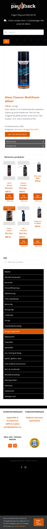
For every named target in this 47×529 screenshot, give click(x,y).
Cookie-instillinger (19, 526)
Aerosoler (19, 129)
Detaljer (11, 201)
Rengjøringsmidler (31, 129)
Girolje (7, 320)
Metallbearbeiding (12, 374)
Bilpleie (7, 272)
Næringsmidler (11, 380)
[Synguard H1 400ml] (38, 212)
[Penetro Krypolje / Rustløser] (23, 170)
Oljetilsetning (10, 293)
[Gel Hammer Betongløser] (23, 215)
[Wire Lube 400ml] (38, 167)
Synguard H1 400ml (37, 222)
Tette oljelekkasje (12, 299)
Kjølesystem (10, 337)
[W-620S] (23, 70)
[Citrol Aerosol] (9, 170)
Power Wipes (9, 229)
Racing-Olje (9, 309)
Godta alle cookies (38, 522)
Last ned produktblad (17, 134)
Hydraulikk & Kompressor (15, 364)
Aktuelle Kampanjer (13, 277)
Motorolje (9, 304)
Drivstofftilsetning (12, 288)
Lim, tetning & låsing (13, 353)
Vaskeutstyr (9, 391)
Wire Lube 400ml (37, 177)
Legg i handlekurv (37, 196)
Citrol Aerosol (9, 184)
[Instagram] (15, 445)
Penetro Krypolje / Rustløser (23, 184)
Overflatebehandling (13, 326)
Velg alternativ (9, 196)
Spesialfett (9, 347)
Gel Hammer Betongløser (23, 229)
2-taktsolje (9, 315)
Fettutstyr (9, 385)
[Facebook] (10, 445)
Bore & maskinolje (12, 369)
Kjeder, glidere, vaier (13, 358)
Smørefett (9, 342)
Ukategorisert (10, 396)
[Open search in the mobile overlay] (23, 262)
